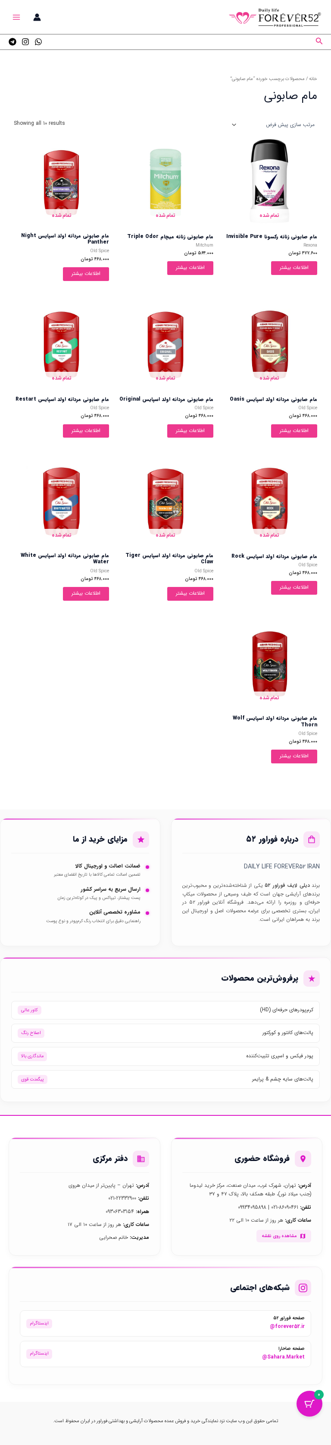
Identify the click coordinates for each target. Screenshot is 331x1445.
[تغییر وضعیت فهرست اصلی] (17, 17)
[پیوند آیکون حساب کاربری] (37, 17)
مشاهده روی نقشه (279, 1235)
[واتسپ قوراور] (38, 42)
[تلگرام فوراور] (12, 42)
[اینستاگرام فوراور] (25, 42)
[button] (318, 42)
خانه (313, 79)
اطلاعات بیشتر (294, 268)
